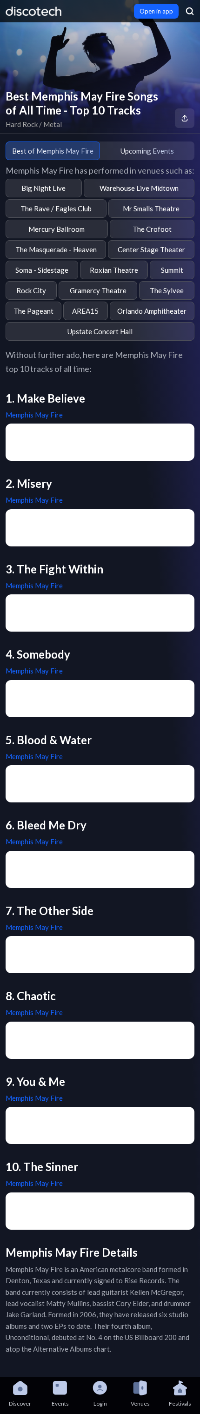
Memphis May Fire (34, 415)
